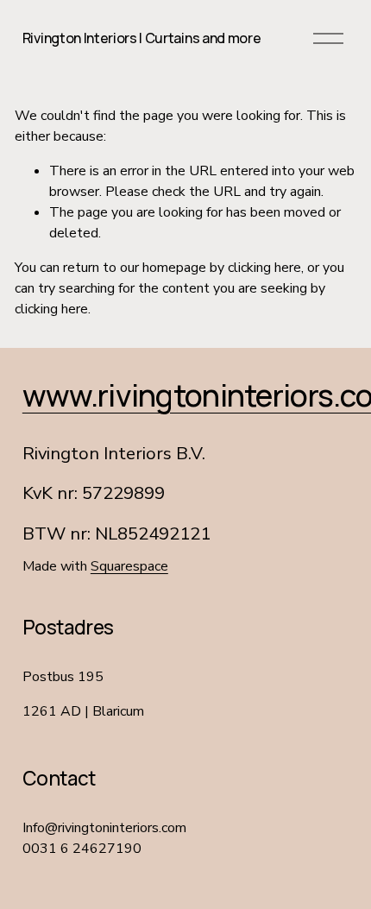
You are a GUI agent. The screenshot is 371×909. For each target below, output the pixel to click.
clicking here (264, 267)
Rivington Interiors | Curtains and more (141, 37)
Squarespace (129, 566)
